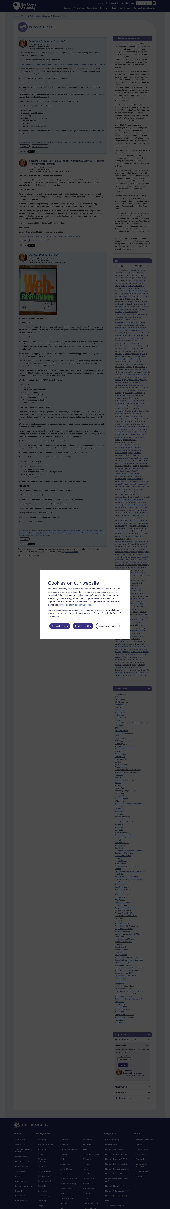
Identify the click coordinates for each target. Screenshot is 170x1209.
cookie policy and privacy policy (77, 605)
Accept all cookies (60, 626)
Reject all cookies (83, 626)
